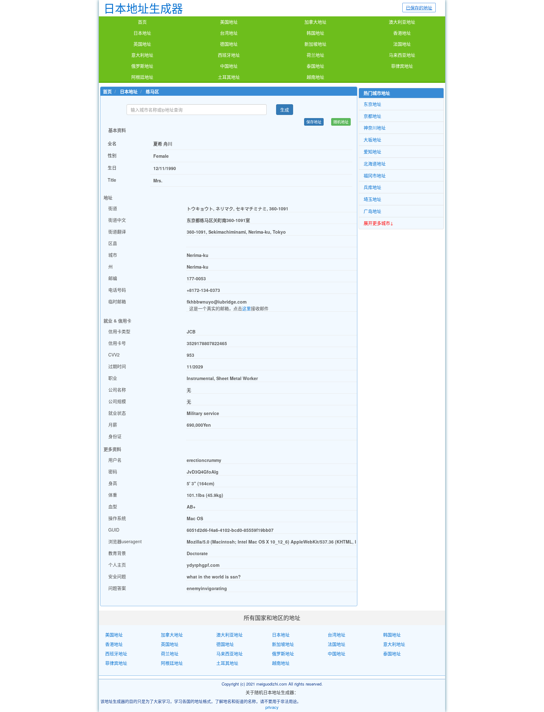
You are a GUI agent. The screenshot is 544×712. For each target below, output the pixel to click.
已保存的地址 (419, 7)
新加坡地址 (315, 44)
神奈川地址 (375, 127)
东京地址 (372, 104)
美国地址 (229, 22)
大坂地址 (372, 139)
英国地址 (142, 44)
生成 (284, 109)
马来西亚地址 (402, 55)
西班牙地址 (229, 55)
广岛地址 (372, 211)
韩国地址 (315, 33)
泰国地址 (315, 66)
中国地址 (229, 66)
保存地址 (313, 121)
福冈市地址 (375, 175)
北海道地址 (375, 163)
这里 (246, 308)
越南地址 (315, 77)
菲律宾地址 (402, 66)
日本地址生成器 (143, 8)
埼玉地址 (372, 199)
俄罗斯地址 (142, 66)
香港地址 (402, 33)
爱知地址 (372, 151)
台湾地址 (229, 33)
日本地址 (142, 33)
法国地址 (402, 44)
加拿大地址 (315, 22)
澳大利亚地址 (402, 22)
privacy (272, 707)
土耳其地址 (229, 77)
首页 (142, 22)
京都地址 (372, 116)
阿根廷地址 (142, 77)
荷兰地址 (315, 55)
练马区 (152, 91)
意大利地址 (142, 55)
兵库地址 (372, 187)
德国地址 (229, 44)
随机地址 (340, 121)
